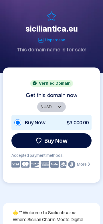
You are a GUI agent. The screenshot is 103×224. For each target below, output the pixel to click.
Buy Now (56, 140)
